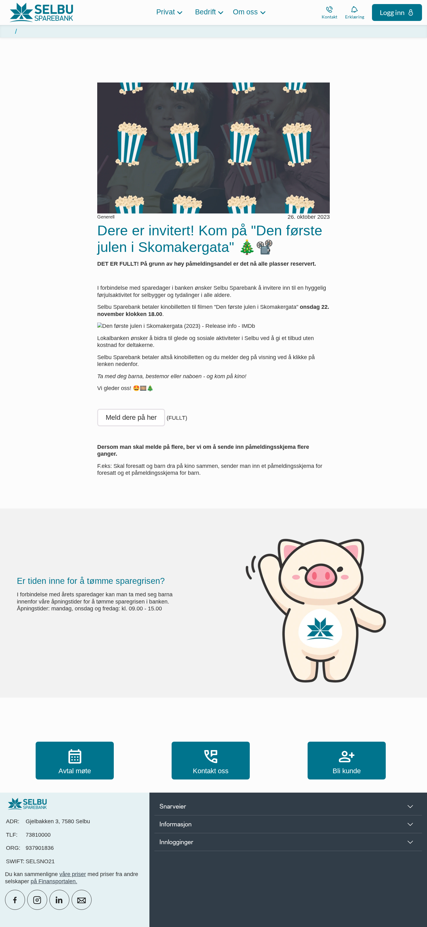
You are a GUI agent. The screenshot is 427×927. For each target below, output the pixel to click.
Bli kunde (347, 760)
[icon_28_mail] (82, 900)
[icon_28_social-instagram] (37, 900)
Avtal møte (74, 760)
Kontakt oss (211, 760)
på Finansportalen (53, 881)
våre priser (72, 874)
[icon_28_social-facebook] (15, 900)
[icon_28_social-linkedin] (59, 900)
